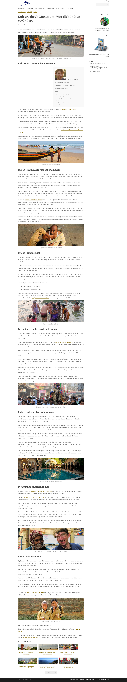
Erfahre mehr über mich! (61, 88)
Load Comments (51, 673)
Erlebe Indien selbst (60, 97)
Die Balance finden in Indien (62, 103)
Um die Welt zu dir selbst (31, 637)
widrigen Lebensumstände (64, 342)
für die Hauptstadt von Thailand (99, 45)
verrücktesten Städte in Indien (34, 497)
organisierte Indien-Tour (40, 298)
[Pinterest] (106, 1)
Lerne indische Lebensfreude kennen (64, 99)
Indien (35, 12)
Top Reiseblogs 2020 (104, 679)
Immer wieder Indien (60, 105)
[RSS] (108, 1)
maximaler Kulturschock (33, 200)
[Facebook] (105, 1)
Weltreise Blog (22, 12)
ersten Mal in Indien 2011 (35, 592)
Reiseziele (29, 12)
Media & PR (95, 679)
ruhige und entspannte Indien (41, 491)
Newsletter (72, 679)
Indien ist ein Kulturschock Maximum (65, 95)
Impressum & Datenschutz (85, 679)
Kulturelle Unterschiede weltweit (63, 93)
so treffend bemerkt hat (68, 109)
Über (77, 679)
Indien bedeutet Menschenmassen (63, 101)
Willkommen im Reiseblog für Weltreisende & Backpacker (101, 22)
